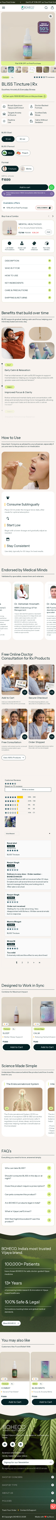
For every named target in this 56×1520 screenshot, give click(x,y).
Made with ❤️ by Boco (44, 1517)
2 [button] (22, 962)
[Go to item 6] (39, 70)
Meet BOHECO (9, 1323)
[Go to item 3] (18, 70)
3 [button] (28, 962)
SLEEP (6, 1033)
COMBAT (5, 1388)
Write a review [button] (28, 789)
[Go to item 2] (11, 70)
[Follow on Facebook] (4, 1444)
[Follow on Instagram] (12, 1444)
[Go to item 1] (4, 70)
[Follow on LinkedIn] (20, 1444)
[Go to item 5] (32, 70)
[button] (39, 77)
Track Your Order (9, 1510)
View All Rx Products (12, 757)
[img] (28, 850)
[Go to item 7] (46, 70)
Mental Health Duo (30, 224)
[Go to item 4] (25, 70)
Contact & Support (28, 1510)
